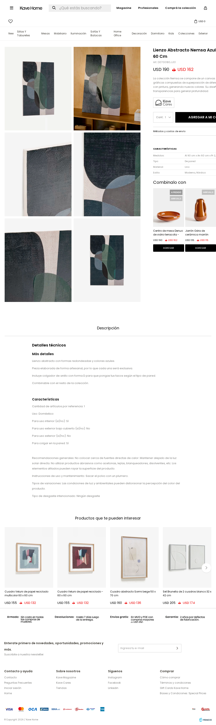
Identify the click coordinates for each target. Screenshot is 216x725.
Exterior (203, 33)
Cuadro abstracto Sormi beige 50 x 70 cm (133, 593)
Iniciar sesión (12, 688)
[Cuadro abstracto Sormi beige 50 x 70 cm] (134, 557)
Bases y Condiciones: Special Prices (183, 693)
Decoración (139, 33)
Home (8, 693)
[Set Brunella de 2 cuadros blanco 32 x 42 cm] (187, 557)
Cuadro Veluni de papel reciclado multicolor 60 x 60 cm (26, 593)
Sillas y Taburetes (23, 33)
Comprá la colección (180, 8)
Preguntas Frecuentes (18, 682)
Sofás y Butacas (96, 33)
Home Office (117, 33)
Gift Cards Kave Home (174, 688)
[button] (206, 568)
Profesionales (148, 8)
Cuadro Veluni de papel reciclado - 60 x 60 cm (80, 593)
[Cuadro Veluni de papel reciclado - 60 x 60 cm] (81, 557)
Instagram (115, 677)
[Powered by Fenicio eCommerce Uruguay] (205, 720)
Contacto (10, 677)
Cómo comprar (170, 677)
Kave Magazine (66, 677)
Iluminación (78, 33)
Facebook (114, 682)
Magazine (123, 8)
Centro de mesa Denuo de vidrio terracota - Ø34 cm (168, 233)
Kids (171, 33)
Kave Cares (63, 682)
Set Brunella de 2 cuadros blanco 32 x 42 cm (187, 593)
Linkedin (113, 688)
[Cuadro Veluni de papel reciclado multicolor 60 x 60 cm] (29, 557)
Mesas (45, 33)
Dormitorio (157, 33)
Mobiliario (60, 33)
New (11, 33)
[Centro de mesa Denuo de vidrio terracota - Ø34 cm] (168, 207)
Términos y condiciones (175, 682)
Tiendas (61, 688)
